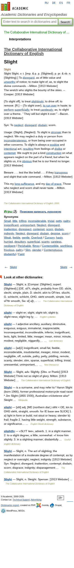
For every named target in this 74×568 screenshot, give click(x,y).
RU (46, 3)
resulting (28, 148)
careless (56, 241)
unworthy (9, 81)
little (14, 220)
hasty (59, 237)
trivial (51, 220)
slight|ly (9, 431)
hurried (8, 241)
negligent (9, 245)
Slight (13, 267)
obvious (27, 161)
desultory (20, 241)
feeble (16, 237)
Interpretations (20, 39)
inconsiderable (37, 220)
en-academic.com (15, 6)
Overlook (36, 237)
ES (61, 3)
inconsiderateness (15, 140)
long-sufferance (24, 183)
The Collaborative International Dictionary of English (37, 32)
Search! (65, 22)
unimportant (27, 225)
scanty (45, 241)
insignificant (11, 225)
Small (7, 220)
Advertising (36, 499)
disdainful (10, 254)
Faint (21, 254)
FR (68, 3)
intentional (10, 148)
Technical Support (21, 499)
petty (59, 220)
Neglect (41, 225)
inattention (10, 229)
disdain (42, 125)
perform (9, 109)
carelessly (46, 109)
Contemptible (50, 245)
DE (54, 3)
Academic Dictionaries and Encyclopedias (34, 15)
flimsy (36, 245)
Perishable (24, 245)
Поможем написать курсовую (40, 211)
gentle (26, 237)
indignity (9, 233)
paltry (66, 220)
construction (53, 152)
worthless (66, 245)
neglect (18, 125)
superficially (22, 109)
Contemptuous (53, 250)
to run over (50, 105)
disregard (29, 77)
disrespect (25, 229)
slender (36, 250)
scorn (49, 229)
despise (55, 233)
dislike (58, 148)
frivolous (9, 250)
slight (8, 312)
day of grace (53, 183)
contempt (10, 152)
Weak (7, 237)
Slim (28, 250)
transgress (61, 172)
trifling (22, 220)
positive (54, 144)
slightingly (37, 101)
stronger (56, 132)
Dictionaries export (10, 505)
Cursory (49, 237)
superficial (33, 241)
